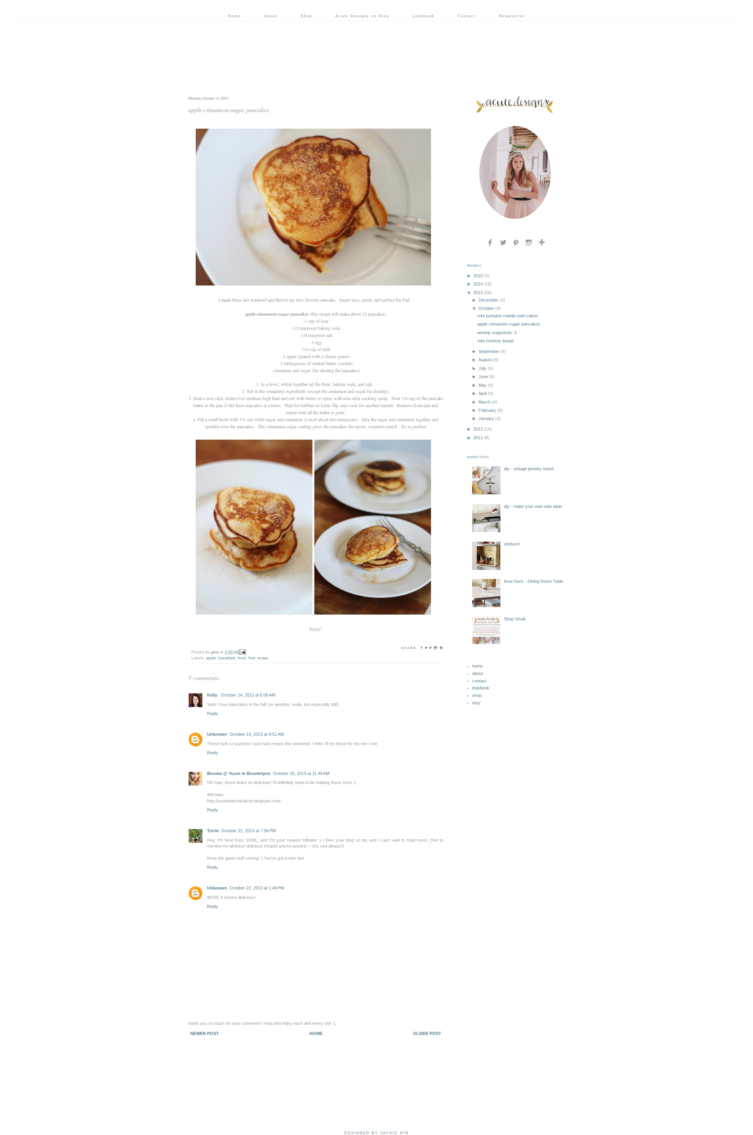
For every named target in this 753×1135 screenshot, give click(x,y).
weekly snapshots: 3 (497, 332)
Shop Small (514, 619)
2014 (478, 284)
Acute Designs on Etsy (362, 16)
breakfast (226, 658)
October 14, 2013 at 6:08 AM (248, 695)
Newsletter (512, 16)
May (482, 385)
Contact (467, 16)
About (271, 16)
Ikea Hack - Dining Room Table (533, 581)
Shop (306, 16)
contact (479, 680)
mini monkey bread (495, 340)
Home (234, 16)
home (477, 666)
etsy (476, 702)
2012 (478, 429)
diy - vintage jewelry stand (528, 468)
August (485, 359)
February (487, 410)
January (486, 418)
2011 (478, 437)
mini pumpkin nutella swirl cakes (507, 315)
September (488, 351)
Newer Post (204, 1033)
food (242, 658)
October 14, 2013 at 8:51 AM (256, 734)
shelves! (512, 544)
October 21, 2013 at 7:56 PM (248, 830)
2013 (478, 292)
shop (477, 695)
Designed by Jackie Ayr (376, 1133)
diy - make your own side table (533, 506)
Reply (212, 713)
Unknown (217, 734)
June (483, 376)
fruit (251, 658)
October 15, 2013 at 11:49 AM (301, 773)
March (484, 402)
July (482, 368)
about (477, 673)
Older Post (427, 1033)
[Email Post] (242, 652)
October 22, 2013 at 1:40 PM (256, 888)
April (482, 393)
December (488, 300)
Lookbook (424, 16)
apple (211, 658)
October (486, 308)
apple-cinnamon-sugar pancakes (508, 324)
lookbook (480, 688)
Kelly (212, 695)
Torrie (213, 830)
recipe (262, 658)
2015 (478, 275)
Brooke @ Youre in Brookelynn (239, 773)
